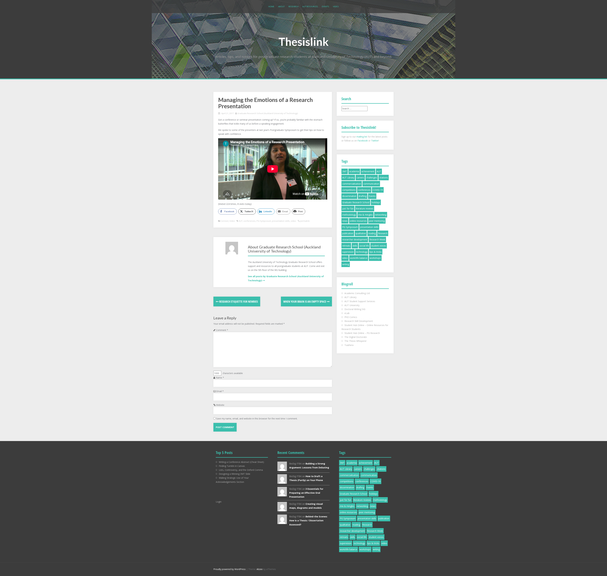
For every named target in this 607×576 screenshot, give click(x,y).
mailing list (361, 136)
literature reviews (364, 208)
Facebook (363, 140)
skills (355, 245)
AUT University (351, 305)
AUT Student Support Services (359, 301)
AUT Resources (310, 6)
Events (325, 6)
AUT (240, 220)
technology (361, 251)
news (345, 220)
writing (345, 264)
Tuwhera (348, 345)
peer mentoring (377, 220)
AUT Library (348, 177)
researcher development (354, 239)
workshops (375, 257)
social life (364, 245)
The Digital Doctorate (355, 336)
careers (360, 177)
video (293, 220)
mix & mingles (365, 214)
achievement (367, 171)
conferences (249, 220)
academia (354, 171)
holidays (376, 202)
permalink (305, 220)
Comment (222, 330)
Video (336, 6)
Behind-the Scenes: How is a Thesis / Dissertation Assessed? (308, 520)
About (281, 6)
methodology (349, 214)
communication (371, 183)
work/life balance (358, 257)
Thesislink (304, 41)
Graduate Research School (355, 202)
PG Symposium (264, 220)
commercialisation (351, 183)
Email (220, 391)
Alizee (260, 569)
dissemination (349, 196)
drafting (363, 196)
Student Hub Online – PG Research (362, 333)
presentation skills (281, 220)
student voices (378, 245)
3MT (344, 171)
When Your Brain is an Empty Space (305, 301)
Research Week (377, 239)
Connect (224, 220)
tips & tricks (376, 251)
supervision (348, 251)
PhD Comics (350, 317)
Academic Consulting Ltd (357, 293)
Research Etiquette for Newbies (238, 301)
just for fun (348, 208)
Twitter (374, 140)
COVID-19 (378, 189)
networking (380, 214)
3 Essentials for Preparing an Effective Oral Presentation (306, 492)
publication (347, 233)
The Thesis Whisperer (355, 340)
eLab (346, 313)
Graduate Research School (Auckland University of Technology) (267, 113)
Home (271, 6)
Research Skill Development (358, 321)
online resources (358, 220)
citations (383, 177)
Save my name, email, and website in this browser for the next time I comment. (256, 418)
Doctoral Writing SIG (354, 309)
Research (293, 6)
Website (220, 404)
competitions (349, 189)
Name (220, 377)
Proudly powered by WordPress (229, 569)
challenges (371, 177)
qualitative (361, 233)
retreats (346, 245)
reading (372, 233)
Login (218, 501)
